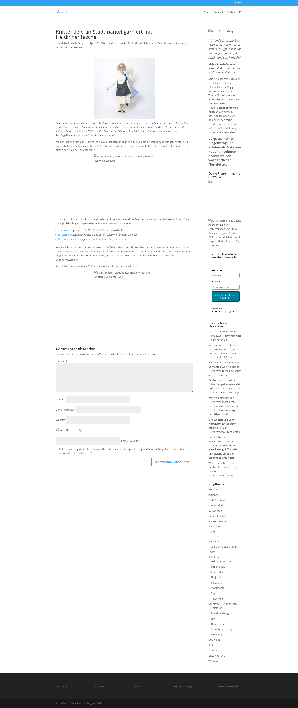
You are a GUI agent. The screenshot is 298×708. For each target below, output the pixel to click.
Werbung (213, 661)
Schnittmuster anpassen (222, 603)
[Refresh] (80, 429)
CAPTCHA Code (129, 440)
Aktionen (213, 494)
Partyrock (216, 582)
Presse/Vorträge (183, 686)
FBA (213, 618)
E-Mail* (216, 281)
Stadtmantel (182, 43)
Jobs (137, 686)
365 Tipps (214, 489)
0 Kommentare (73, 47)
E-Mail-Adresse (65, 409)
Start (207, 12)
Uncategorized (216, 655)
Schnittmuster (166, 43)
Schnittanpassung (221, 629)
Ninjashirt (217, 577)
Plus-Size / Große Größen (222, 546)
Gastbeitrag (215, 510)
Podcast (218, 12)
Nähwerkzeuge (217, 521)
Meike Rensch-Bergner (74, 43)
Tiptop (214, 593)
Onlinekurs (217, 624)
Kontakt (99, 686)
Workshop (217, 634)
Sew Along (214, 639)
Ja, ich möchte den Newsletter (225, 296)
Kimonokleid (218, 566)
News (211, 532)
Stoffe (59, 47)
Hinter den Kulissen (219, 516)
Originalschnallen (119, 239)
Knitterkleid (135, 43)
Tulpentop (217, 598)
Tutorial (212, 650)
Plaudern (213, 541)
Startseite (61, 686)
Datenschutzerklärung (226, 392)
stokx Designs (109, 223)
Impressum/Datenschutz (227, 686)
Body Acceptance (218, 500)
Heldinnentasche (117, 43)
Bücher (231, 12)
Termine (216, 536)
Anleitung (216, 608)
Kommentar (62, 361)
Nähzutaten (150, 43)
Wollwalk (105, 230)
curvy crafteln (216, 505)
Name (60, 399)
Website (60, 419)
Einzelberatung (220, 613)
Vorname (217, 270)
